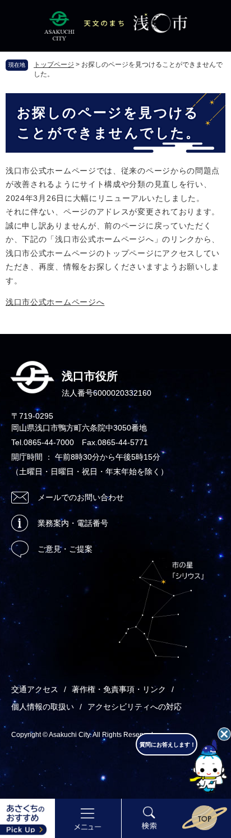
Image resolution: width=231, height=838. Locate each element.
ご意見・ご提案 (65, 548)
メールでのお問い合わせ (81, 497)
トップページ (54, 64)
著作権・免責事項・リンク (119, 689)
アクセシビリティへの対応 (134, 706)
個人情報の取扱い (42, 706)
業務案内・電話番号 (73, 523)
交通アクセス (34, 689)
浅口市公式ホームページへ (55, 301)
